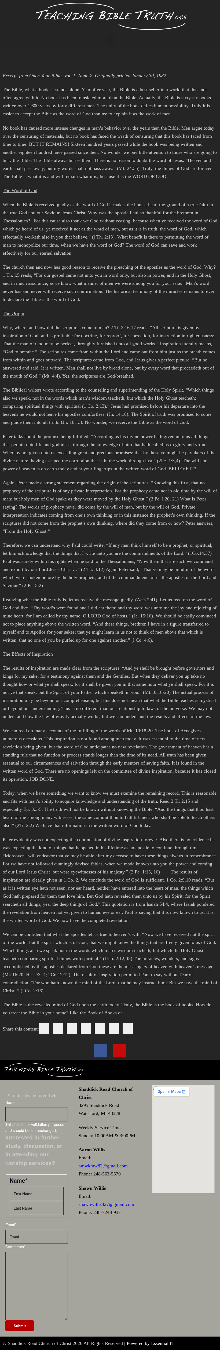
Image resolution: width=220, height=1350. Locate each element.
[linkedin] (72, 1028)
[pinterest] (100, 1028)
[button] (110, 40)
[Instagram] (119, 1050)
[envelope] (86, 1028)
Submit (20, 1325)
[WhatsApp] (114, 1028)
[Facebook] (100, 1050)
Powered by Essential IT (150, 1343)
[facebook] (44, 1028)
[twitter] (58, 1028)
